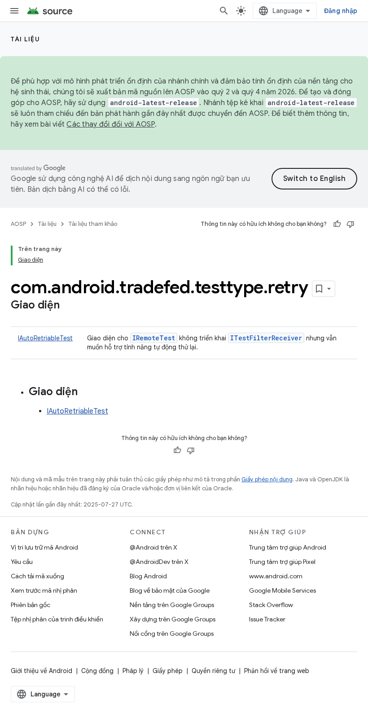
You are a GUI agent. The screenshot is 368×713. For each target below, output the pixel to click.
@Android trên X (153, 547)
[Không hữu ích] (350, 224)
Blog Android (148, 576)
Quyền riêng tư (213, 670)
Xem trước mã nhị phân (44, 590)
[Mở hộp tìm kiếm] (224, 10)
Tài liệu (25, 39)
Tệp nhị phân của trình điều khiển (57, 619)
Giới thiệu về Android (41, 670)
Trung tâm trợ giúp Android (287, 547)
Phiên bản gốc (30, 605)
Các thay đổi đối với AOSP (110, 124)
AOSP (18, 224)
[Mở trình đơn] (14, 11)
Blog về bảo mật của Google (170, 590)
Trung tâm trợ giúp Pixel (282, 562)
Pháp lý (133, 670)
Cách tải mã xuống (37, 576)
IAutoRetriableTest (45, 338)
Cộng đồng (97, 670)
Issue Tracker (267, 619)
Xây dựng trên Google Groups (172, 619)
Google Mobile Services (282, 590)
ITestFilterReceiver (266, 338)
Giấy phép (168, 670)
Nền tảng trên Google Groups (172, 605)
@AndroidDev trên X (159, 562)
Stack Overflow (271, 605)
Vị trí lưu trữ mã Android (44, 547)
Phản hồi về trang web (276, 670)
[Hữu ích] (337, 224)
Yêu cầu (22, 562)
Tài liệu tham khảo (92, 224)
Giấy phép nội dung (267, 479)
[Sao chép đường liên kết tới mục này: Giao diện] (69, 305)
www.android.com (275, 576)
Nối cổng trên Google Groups (172, 633)
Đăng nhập (340, 11)
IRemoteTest (153, 338)
